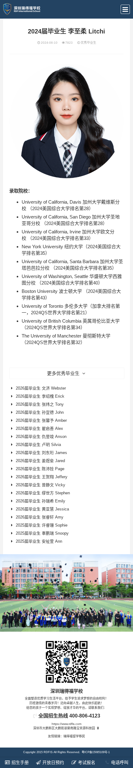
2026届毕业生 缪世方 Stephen (43, 493)
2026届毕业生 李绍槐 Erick (40, 396)
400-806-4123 (84, 715)
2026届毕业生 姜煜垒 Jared (40, 460)
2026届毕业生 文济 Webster (41, 388)
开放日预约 (52, 762)
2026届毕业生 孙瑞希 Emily (40, 501)
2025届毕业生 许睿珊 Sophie (41, 525)
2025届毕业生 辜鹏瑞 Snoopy (42, 533)
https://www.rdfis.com (66, 724)
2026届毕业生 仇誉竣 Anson (41, 436)
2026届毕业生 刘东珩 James (41, 452)
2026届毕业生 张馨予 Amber (41, 420)
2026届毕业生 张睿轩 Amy (39, 517)
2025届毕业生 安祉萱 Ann (39, 541)
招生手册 (19, 762)
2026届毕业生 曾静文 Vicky (40, 485)
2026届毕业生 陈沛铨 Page (40, 468)
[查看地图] (98, 728)
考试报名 (86, 762)
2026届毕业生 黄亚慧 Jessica (42, 509)
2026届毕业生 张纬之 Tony (40, 404)
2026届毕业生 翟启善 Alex (39, 428)
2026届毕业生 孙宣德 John (40, 412)
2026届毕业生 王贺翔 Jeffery (41, 476)
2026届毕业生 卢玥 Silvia (38, 444)
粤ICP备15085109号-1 (96, 752)
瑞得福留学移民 (74, 736)
